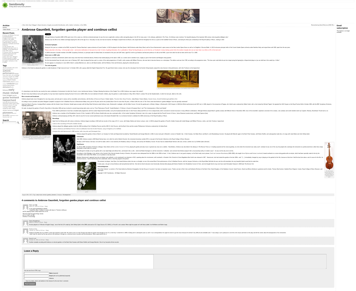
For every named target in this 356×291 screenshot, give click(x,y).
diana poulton (10, 85)
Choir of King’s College (8, 78)
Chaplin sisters (77, 91)
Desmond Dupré (100, 99)
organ (16, 110)
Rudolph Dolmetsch (74, 94)
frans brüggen (7, 95)
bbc (7, 75)
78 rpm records (7, 67)
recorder (6, 115)
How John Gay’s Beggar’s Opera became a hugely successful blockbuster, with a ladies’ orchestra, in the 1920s (11, 59)
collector (12, 81)
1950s (13, 67)
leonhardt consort (7, 105)
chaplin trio (11, 76)
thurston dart (6, 117)
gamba (15, 95)
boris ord (11, 75)
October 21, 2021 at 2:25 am (37, 240)
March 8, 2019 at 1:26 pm (36, 222)
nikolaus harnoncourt (8, 110)
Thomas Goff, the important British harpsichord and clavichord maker (11, 54)
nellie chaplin (11, 108)
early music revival (10, 91)
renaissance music (14, 115)
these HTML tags (36, 270)
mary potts (12, 107)
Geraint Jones (152, 99)
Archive (5, 27)
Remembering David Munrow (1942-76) (322, 25)
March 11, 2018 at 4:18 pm (36, 206)
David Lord (32, 238)
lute (16, 105)
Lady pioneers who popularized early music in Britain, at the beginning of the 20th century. (11, 49)
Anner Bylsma (246, 153)
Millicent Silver (147, 110)
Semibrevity (16, 4)
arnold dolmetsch (9, 69)
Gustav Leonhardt (257, 153)
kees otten (16, 103)
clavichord (6, 81)
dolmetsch (7, 87)
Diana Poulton (127, 99)
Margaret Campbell (149, 169)
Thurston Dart (118, 99)
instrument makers (8, 103)
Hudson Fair (33, 229)
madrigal (5, 107)
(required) (53, 273)
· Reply (46, 206)
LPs (13, 105)
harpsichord (9, 100)
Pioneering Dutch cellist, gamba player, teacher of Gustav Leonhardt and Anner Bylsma (11, 43)
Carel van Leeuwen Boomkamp (219, 153)
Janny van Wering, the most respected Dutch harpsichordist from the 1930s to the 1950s (11, 37)
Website (51, 278)
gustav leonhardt (11, 97)
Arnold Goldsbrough (163, 99)
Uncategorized (66, 194)
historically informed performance (10, 102)
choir (16, 77)
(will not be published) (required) (59, 275)
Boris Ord (174, 99)
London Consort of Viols (121, 147)
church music (11, 80)
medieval (5, 108)
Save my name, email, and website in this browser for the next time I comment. (47, 281)
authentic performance (8, 72)
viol (11, 117)
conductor (11, 84)
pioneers (8, 112)
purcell (14, 113)
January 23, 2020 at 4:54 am (37, 230)
